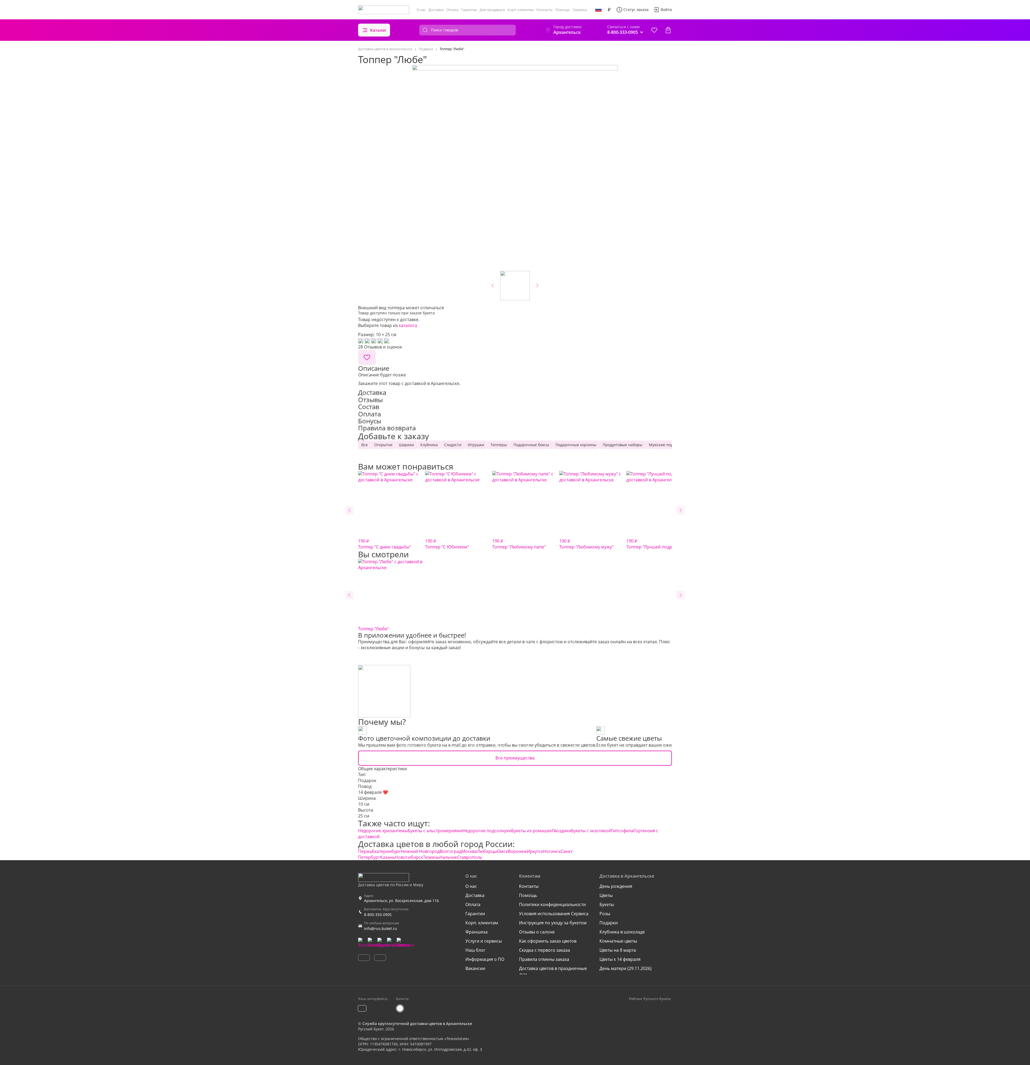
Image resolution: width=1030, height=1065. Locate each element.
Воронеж (517, 851)
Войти (666, 9)
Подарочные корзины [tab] (576, 444)
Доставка (436, 9)
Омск (502, 851)
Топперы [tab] (499, 444)
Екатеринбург (386, 851)
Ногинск (552, 851)
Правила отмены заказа (544, 959)
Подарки (608, 923)
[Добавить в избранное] (367, 357)
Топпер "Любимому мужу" (586, 544)
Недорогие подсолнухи (486, 831)
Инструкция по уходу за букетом (553, 923)
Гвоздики (561, 831)
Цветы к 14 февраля (620, 959)
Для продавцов (492, 9)
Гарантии (469, 9)
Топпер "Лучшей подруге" (653, 544)
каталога (408, 325)
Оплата (452, 9)
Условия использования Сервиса (553, 914)
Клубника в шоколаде (622, 932)
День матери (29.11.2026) (625, 968)
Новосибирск (409, 857)
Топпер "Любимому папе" (519, 544)
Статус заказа (636, 9)
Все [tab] (364, 444)
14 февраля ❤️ (373, 792)
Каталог (378, 30)
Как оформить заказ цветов (547, 941)
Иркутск (535, 851)
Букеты (606, 904)
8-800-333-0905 (378, 914)
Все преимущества (515, 758)
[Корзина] (668, 30)
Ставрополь (469, 857)
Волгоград (450, 851)
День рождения (615, 886)
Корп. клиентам (520, 9)
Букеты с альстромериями (435, 831)
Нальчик (448, 857)
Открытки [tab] (383, 444)
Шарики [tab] (406, 444)
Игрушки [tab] (476, 444)
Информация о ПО (484, 959)
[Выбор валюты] (609, 9)
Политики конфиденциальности (552, 904)
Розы (604, 914)
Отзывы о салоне (537, 932)
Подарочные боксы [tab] (531, 444)
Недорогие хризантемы (383, 831)
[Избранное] (654, 30)
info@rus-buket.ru (380, 928)
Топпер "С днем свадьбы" (384, 544)
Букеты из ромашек (531, 831)
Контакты (544, 9)
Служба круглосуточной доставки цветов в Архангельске (417, 1023)
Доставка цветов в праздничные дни (553, 971)
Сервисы (580, 9)
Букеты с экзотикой (591, 831)
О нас (421, 9)
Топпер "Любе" (373, 629)
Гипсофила (622, 831)
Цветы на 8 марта (617, 950)
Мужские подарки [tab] (665, 444)
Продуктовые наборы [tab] (622, 444)
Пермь (365, 851)
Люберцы (487, 851)
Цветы (606, 895)
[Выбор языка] (598, 9)
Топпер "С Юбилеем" (447, 544)
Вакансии (475, 968)
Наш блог (475, 950)
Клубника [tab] (429, 444)
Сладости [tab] (452, 444)
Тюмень (431, 857)
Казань (387, 857)
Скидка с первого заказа (544, 950)
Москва (469, 851)
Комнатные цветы (618, 941)
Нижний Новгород (420, 851)
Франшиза (476, 932)
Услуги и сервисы (483, 941)
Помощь (562, 9)
